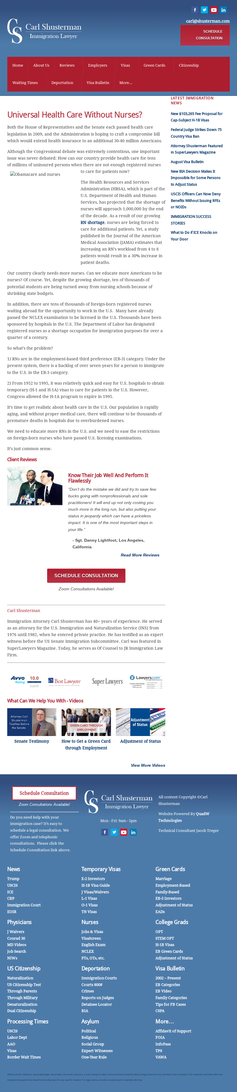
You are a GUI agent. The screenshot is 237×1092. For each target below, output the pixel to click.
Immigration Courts (99, 978)
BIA (85, 1011)
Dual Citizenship (21, 1011)
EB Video (163, 991)
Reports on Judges (98, 998)
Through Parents (22, 991)
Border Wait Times (24, 1057)
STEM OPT (164, 938)
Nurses (90, 922)
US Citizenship (23, 968)
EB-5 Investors (168, 898)
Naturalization (20, 978)
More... (125, 83)
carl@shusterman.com (208, 21)
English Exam (93, 945)
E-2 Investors (93, 878)
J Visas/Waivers (95, 892)
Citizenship (189, 65)
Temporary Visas (101, 869)
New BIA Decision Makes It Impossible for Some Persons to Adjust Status (196, 178)
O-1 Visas (90, 905)
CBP (10, 898)
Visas (125, 65)
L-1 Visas (89, 898)
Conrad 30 (16, 938)
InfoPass (163, 1044)
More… (164, 1021)
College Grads (171, 922)
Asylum (90, 1021)
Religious (90, 1037)
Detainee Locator (97, 1004)
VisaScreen (91, 938)
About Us (41, 65)
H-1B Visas (164, 945)
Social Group (93, 1044)
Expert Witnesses (97, 1051)
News (14, 869)
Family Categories (171, 998)
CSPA (159, 1011)
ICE (10, 892)
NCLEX (88, 951)
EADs (160, 912)
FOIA (160, 1037)
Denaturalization (22, 1004)
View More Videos (148, 765)
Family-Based (167, 892)
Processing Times (28, 1021)
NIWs (12, 958)
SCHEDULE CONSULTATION (209, 35)
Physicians (19, 922)
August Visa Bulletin (187, 162)
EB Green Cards (169, 951)
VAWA (160, 1057)
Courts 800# (92, 985)
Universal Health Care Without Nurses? (74, 115)
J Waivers (15, 932)
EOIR (11, 912)
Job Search (16, 951)
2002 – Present (168, 978)
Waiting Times (25, 83)
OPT (159, 932)
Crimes (88, 991)
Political (89, 1031)
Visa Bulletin (98, 83)
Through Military (22, 998)
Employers (97, 65)
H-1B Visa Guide (96, 885)
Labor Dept (17, 1037)
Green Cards (154, 65)
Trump (13, 878)
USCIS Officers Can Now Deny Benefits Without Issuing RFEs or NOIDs (196, 200)
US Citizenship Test (24, 985)
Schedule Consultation (44, 793)
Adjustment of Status (174, 905)
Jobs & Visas (92, 932)
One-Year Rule (94, 1057)
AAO (11, 1044)
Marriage (163, 878)
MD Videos (16, 945)
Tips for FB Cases (170, 1004)
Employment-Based (172, 885)
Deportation (62, 83)
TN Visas (89, 912)
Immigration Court (24, 905)
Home (17, 65)
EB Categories (167, 985)
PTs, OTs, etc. (93, 958)
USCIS (12, 885)
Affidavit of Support (173, 1031)
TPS (158, 1051)
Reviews (67, 65)
